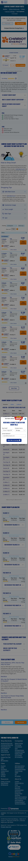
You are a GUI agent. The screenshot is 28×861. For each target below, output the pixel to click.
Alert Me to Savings (13, 440)
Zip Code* (5, 428)
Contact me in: (19, 428)
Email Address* (6, 433)
